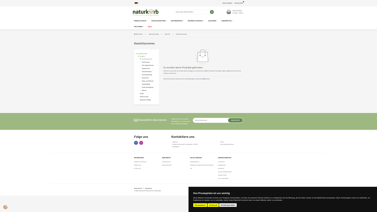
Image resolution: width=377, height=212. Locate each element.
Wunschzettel (238, 3)
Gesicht (142, 56)
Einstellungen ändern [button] (228, 205)
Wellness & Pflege (145, 100)
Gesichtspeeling (147, 75)
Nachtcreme (146, 62)
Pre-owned (138, 26)
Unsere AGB (137, 165)
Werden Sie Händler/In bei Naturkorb (201, 165)
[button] (137, 3)
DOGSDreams (222, 165)
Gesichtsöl (145, 78)
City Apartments (223, 178)
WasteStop (221, 162)
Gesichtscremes (147, 59)
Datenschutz (138, 188)
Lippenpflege (146, 84)
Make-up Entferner (148, 81)
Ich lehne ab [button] (213, 205)
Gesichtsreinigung (147, 87)
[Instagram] (141, 143)
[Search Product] (212, 12)
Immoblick (221, 168)
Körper (142, 93)
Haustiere (212, 21)
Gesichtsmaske (147, 71)
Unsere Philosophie (140, 162)
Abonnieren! (235, 120)
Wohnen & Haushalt (195, 21)
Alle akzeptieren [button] (200, 205)
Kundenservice (194, 162)
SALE (150, 27)
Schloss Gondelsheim (225, 172)
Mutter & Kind (144, 97)
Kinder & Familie (140, 21)
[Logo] (145, 12)
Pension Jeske (222, 175)
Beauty (144, 90)
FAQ (191, 168)
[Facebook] (136, 143)
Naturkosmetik (176, 21)
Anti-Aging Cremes (148, 65)
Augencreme (146, 68)
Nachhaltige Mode (158, 21)
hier (204, 79)
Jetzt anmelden (227, 3)
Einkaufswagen (166, 165)
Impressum (148, 188)
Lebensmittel (226, 21)
